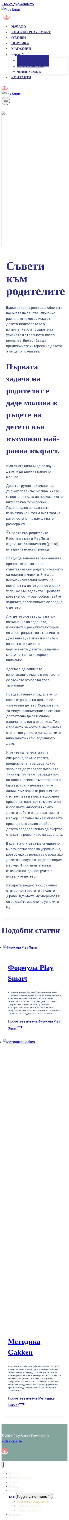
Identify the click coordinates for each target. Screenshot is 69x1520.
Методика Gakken (29, 72)
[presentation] (34, 947)
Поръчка (20, 43)
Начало (18, 27)
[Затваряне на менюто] (3, 1465)
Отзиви (18, 38)
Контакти (21, 77)
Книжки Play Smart (31, 32)
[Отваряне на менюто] (6, 101)
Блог (12, 1496)
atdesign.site (12, 1441)
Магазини (21, 48)
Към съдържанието (18, 4)
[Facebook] (6, 17)
